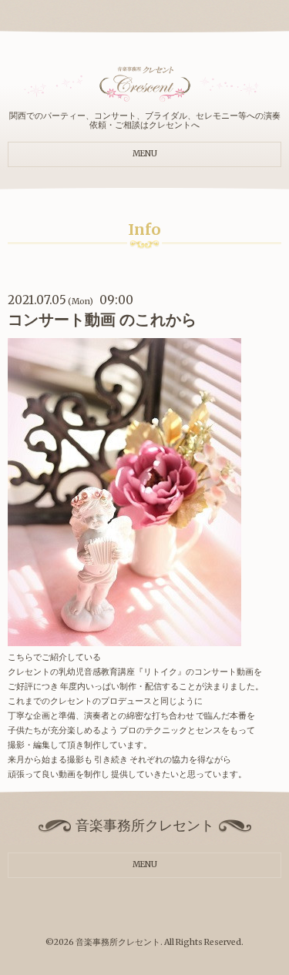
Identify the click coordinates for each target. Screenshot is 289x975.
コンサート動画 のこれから (102, 319)
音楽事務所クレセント (118, 942)
